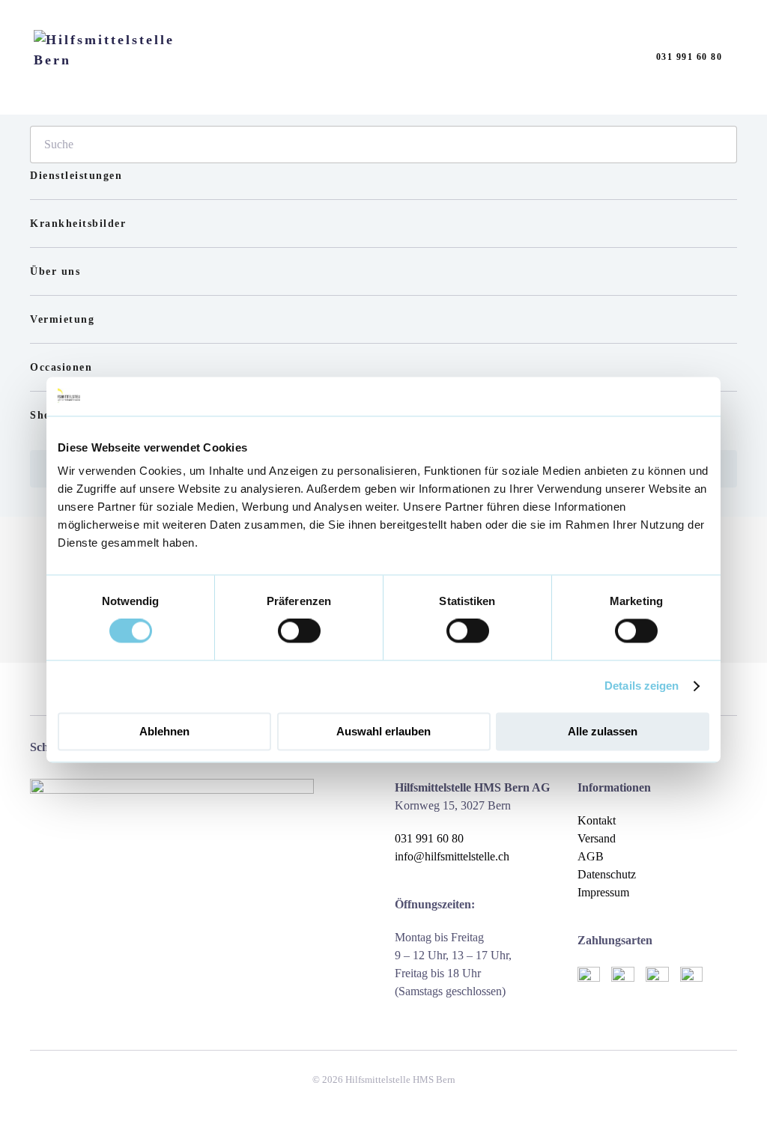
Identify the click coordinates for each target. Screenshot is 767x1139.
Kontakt (596, 820)
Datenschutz (606, 874)
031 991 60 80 (689, 57)
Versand (596, 838)
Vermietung (62, 319)
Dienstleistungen (76, 175)
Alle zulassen (602, 731)
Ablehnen (164, 731)
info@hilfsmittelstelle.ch (452, 856)
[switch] (299, 631)
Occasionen (61, 367)
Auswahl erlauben (383, 731)
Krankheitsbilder (78, 223)
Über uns (55, 271)
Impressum (603, 892)
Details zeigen (641, 686)
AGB (590, 856)
